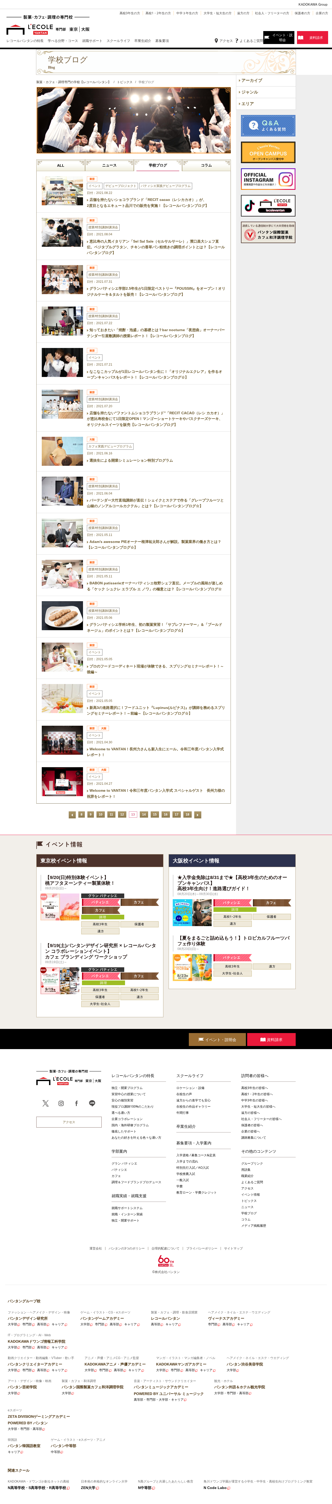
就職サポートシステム (127, 1208)
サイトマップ (233, 1248)
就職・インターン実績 (127, 1214)
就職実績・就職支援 (129, 1195)
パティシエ (119, 1169)
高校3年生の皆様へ (254, 1088)
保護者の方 (302, 13)
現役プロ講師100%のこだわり (133, 1106)
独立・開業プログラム (127, 1088)
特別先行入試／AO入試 (192, 1167)
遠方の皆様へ (250, 1112)
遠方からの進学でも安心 (193, 1100)
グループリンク (252, 1163)
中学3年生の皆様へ (254, 1100)
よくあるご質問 (251, 40)
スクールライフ (190, 1075)
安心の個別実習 (122, 1100)
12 (122, 814)
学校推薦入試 (185, 1174)
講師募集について (253, 1137)
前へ (72, 814)
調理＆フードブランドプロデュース (136, 1182)
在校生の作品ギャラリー (193, 1106)
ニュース (109, 165)
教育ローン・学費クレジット (196, 1192)
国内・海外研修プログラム (130, 1125)
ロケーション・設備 (190, 1088)
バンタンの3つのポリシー (127, 1248)
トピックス (249, 1200)
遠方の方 (243, 13)
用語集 (246, 1169)
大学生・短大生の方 (218, 13)
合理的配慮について (165, 1248)
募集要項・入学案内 (193, 1142)
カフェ (116, 1176)
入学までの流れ (187, 1161)
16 (166, 814)
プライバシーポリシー (201, 1248)
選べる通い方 (121, 1112)
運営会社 (95, 1248)
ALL (60, 165)
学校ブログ (158, 165)
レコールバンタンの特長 (133, 1075)
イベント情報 (250, 1194)
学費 (179, 1186)
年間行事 (182, 1112)
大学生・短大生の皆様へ (258, 1106)
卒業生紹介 (186, 1126)
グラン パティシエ (124, 1163)
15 (155, 814)
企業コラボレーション (127, 1119)
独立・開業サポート (126, 1220)
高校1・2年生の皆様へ (257, 1094)
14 (144, 814)
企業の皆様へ (250, 1131)
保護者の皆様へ (252, 1125)
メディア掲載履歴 (253, 1225)
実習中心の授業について (129, 1094)
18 (187, 814)
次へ (197, 814)
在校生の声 (184, 1094)
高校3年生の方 (130, 13)
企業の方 (322, 13)
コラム (206, 165)
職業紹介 (247, 1176)
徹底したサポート (124, 1131)
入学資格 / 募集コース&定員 (196, 1155)
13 (133, 814)
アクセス (226, 40)
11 (111, 814)
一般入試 (182, 1180)
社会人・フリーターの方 (272, 13)
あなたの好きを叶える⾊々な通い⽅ (136, 1137)
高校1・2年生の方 (158, 13)
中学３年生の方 (187, 13)
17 (176, 814)
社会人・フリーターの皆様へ (261, 1119)
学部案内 (119, 1151)
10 (100, 814)
